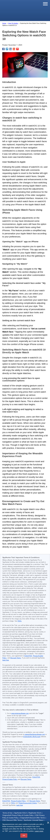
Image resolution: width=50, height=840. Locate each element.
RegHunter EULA (34, 813)
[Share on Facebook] (3, 49)
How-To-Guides (13, 23)
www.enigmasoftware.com (20, 713)
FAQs (20, 621)
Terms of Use (7, 813)
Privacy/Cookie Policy (9, 779)
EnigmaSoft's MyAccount (31, 736)
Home (4, 23)
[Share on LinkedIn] (10, 49)
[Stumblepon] (14, 49)
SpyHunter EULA (20, 813)
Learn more (39, 831)
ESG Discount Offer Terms (12, 820)
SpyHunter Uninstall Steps (33, 820)
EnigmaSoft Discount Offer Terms (32, 818)
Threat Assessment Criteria (27, 803)
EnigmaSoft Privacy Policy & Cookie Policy (18, 815)
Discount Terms (15, 658)
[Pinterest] (17, 49)
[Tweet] (7, 49)
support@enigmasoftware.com (34, 734)
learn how (5, 660)
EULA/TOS (28, 656)
